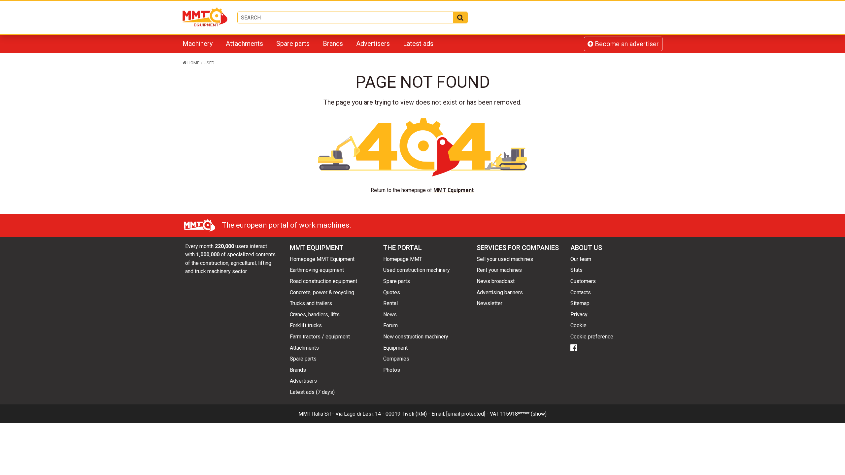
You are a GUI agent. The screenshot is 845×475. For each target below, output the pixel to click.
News (390, 314)
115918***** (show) (523, 414)
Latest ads (418, 44)
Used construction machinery (416, 270)
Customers (583, 281)
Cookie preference (591, 336)
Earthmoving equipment (317, 270)
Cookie (578, 325)
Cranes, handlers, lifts (315, 314)
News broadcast (496, 281)
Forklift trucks (306, 325)
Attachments (244, 44)
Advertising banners (500, 292)
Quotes (391, 292)
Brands (333, 44)
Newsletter (489, 303)
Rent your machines (499, 270)
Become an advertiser (626, 44)
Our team (580, 259)
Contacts (580, 292)
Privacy (579, 314)
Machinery (198, 44)
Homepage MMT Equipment (322, 259)
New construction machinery (415, 336)
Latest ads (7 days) (312, 392)
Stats (576, 270)
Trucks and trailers (311, 303)
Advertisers (373, 44)
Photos (391, 370)
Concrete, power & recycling (322, 292)
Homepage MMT (402, 259)
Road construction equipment (323, 281)
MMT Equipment (453, 190)
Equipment (395, 348)
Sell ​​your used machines (505, 259)
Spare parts (293, 44)
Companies (396, 359)
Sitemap (580, 303)
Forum (390, 325)
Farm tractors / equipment (320, 336)
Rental (390, 303)
